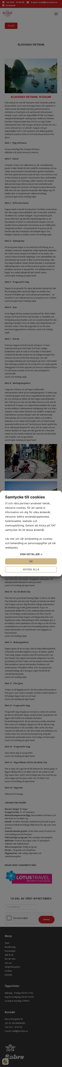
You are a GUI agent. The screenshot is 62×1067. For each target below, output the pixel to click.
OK (31, 561)
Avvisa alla (31, 569)
